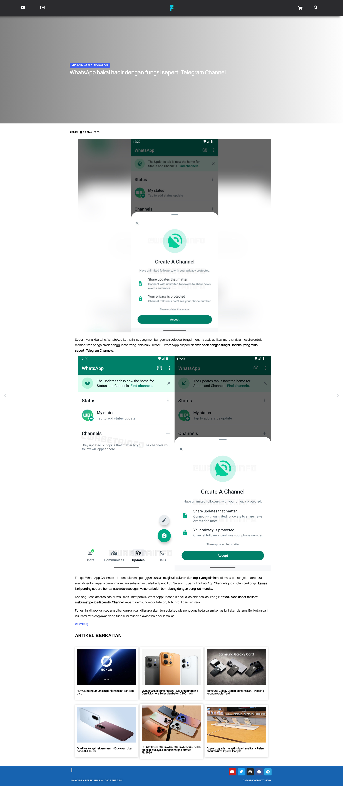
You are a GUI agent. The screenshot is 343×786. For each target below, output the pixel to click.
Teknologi (101, 65)
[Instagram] (250, 771)
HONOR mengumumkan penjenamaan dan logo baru (106, 692)
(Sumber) (81, 624)
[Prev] (88, 395)
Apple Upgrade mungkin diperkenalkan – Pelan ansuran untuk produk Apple (235, 749)
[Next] (255, 395)
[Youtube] (232, 771)
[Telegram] (268, 771)
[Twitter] (241, 771)
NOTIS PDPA (265, 780)
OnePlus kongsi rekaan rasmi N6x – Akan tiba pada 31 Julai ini (104, 749)
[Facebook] (259, 771)
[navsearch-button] (316, 8)
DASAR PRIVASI (250, 780)
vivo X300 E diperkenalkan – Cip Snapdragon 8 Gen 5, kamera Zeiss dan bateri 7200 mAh (170, 692)
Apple (88, 65)
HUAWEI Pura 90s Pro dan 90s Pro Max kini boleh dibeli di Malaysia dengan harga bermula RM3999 (171, 749)
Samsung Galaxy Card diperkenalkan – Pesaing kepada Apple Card (235, 692)
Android (77, 65)
